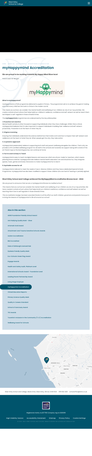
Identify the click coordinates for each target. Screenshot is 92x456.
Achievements (21, 64)
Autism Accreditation (15, 236)
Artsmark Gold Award (16, 226)
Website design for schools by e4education (60, 421)
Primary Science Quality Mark (18, 297)
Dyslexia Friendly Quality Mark (18, 251)
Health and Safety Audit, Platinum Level (22, 266)
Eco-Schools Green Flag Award (19, 256)
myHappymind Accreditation (38, 64)
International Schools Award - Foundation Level (25, 272)
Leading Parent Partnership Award (20, 277)
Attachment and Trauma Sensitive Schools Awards (26, 231)
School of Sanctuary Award (18, 307)
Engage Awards (13, 261)
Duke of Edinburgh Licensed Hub (19, 246)
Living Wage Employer (16, 282)
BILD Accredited (13, 241)
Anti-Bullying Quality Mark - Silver (20, 221)
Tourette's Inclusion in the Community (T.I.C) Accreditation (29, 318)
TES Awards (12, 312)
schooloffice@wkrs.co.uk (78, 392)
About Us (11, 64)
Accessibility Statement (36, 418)
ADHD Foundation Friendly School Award (22, 215)
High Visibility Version (14, 418)
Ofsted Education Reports (17, 292)
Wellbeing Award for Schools (18, 323)
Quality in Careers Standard (18, 302)
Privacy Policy (64, 418)
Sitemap (52, 418)
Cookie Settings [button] (79, 418)
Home (4, 64)
